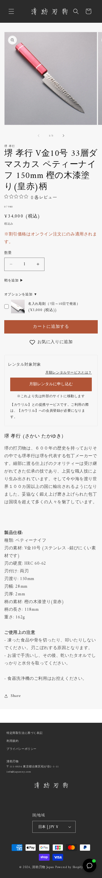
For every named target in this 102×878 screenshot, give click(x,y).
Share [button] (16, 695)
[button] (11, 11)
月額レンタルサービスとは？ (68, 373)
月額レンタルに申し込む (51, 384)
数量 (8, 253)
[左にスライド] (38, 135)
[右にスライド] (63, 135)
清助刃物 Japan (43, 867)
